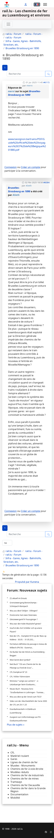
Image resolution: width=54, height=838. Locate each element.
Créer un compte (30, 167)
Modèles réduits (19, 772)
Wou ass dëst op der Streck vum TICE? (26, 696)
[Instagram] (51, 832)
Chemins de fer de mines (24, 778)
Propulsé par (22, 581)
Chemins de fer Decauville (25, 785)
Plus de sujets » (15, 724)
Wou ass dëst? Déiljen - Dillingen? (24, 610)
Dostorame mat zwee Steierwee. (23, 615)
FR (37, 4)
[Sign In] (26, 4)
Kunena (34, 581)
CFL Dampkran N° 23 (18, 672)
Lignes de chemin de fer (24, 762)
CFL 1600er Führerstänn (20, 676)
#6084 (46, 182)
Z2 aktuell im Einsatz (18, 598)
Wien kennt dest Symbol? (20, 660)
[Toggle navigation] (8, 24)
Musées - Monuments (22, 765)
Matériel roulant (19, 755)
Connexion (10, 167)
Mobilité (15, 797)
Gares (13, 759)
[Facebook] (46, 832)
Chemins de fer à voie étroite (26, 768)
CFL (12, 752)
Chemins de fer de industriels (27, 775)
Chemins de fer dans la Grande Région (28, 790)
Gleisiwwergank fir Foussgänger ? (24, 619)
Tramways (16, 781)
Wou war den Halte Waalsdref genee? (25, 623)
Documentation (19, 794)
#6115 (46, 82)
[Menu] (45, 4)
